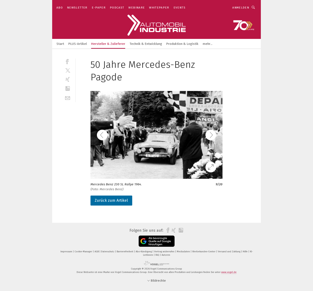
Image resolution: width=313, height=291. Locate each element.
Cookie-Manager (84, 251)
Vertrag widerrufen (164, 251)
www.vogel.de (229, 272)
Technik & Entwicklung (145, 44)
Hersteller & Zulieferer (108, 44)
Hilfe (245, 251)
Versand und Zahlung (229, 251)
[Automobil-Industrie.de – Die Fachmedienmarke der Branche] (60, 43)
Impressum (66, 251)
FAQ (157, 255)
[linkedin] (67, 88)
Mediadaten (184, 251)
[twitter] (67, 70)
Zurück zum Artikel (111, 200)
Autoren (166, 255)
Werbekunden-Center (204, 251)
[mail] (67, 97)
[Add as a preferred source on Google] (157, 241)
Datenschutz (108, 251)
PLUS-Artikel (77, 44)
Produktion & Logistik (182, 44)
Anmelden (240, 7)
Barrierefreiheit (125, 251)
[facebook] (67, 61)
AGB (97, 251)
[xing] (67, 79)
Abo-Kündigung (144, 251)
